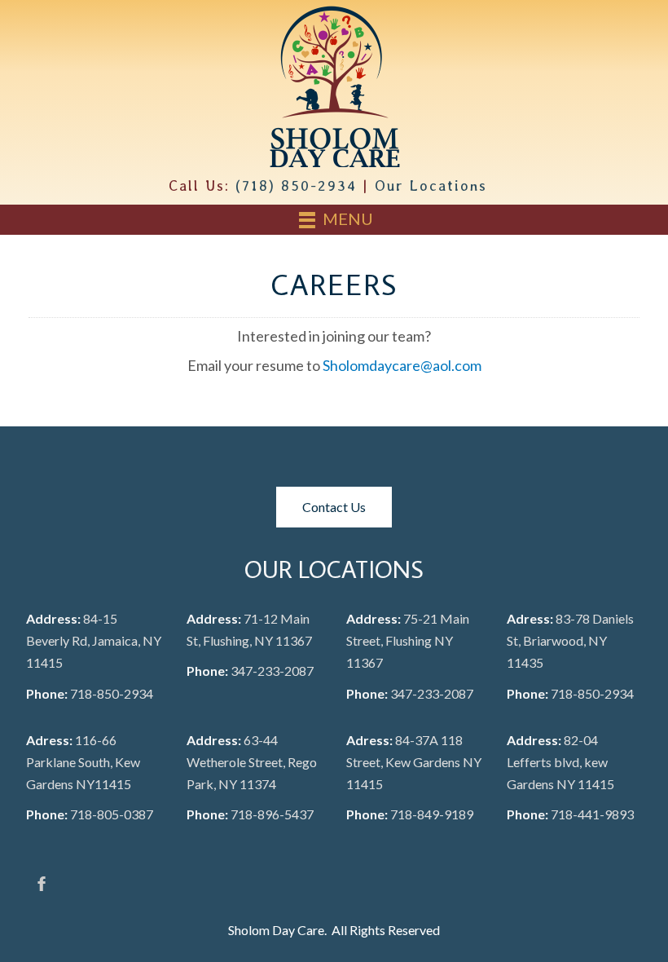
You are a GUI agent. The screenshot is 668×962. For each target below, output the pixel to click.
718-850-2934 (111, 693)
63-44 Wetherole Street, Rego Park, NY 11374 (252, 762)
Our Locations (431, 185)
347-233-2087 (272, 670)
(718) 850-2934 (296, 185)
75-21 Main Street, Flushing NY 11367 (407, 640)
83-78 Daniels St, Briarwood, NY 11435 (570, 640)
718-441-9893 (592, 814)
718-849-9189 (431, 814)
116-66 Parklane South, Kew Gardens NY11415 (83, 762)
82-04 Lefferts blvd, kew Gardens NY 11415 (560, 762)
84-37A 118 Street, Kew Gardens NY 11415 (413, 762)
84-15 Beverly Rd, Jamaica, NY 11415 (93, 640)
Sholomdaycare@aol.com (402, 365)
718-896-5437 (272, 814)
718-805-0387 (111, 814)
